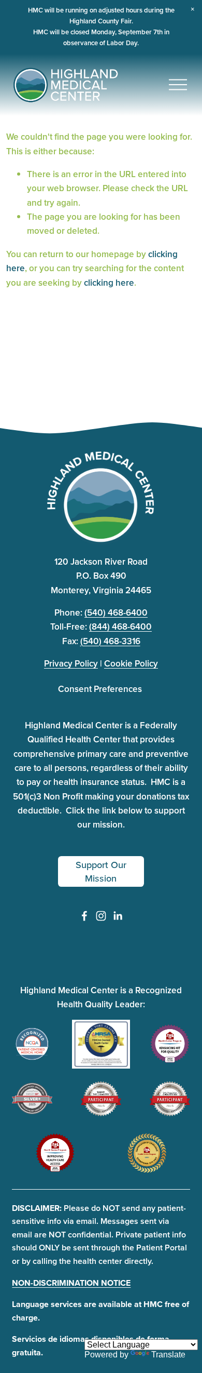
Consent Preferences (100, 689)
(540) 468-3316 (110, 641)
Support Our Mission (101, 871)
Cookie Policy (131, 663)
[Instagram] (101, 916)
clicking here (109, 282)
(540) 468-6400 (116, 612)
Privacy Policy (71, 663)
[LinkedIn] (117, 916)
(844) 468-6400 (120, 626)
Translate (168, 1354)
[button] (192, 9)
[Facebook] (84, 916)
